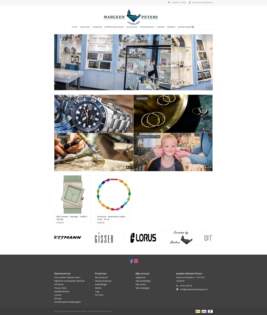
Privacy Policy (60, 288)
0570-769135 (186, 285)
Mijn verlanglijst (143, 288)
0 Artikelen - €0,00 (178, 2)
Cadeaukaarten (185, 27)
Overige (161, 27)
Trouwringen (147, 27)
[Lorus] (113, 238)
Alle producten (101, 277)
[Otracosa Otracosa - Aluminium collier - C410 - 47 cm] (113, 194)
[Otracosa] (192, 238)
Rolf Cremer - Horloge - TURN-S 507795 (71, 218)
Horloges (85, 27)
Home (74, 27)
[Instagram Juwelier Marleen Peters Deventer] (136, 261)
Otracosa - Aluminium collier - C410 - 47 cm (112, 218)
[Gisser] (74, 238)
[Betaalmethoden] (198, 311)
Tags (97, 291)
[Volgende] (207, 60)
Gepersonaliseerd (114, 27)
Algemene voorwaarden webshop (69, 281)
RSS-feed (99, 295)
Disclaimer (59, 284)
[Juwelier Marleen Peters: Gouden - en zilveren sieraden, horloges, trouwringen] (133, 15)
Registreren (141, 277)
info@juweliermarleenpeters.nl (193, 289)
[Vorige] (60, 60)
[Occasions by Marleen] (153, 238)
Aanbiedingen (101, 284)
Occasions (131, 27)
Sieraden (97, 27)
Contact (57, 295)
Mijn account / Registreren (202, 2)
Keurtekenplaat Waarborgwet (67, 302)
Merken (171, 27)
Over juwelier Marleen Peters (67, 277)
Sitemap (58, 298)
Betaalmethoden (61, 291)
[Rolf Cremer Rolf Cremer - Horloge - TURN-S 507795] (72, 194)
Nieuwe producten (103, 281)
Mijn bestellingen (143, 281)
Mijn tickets (141, 284)
